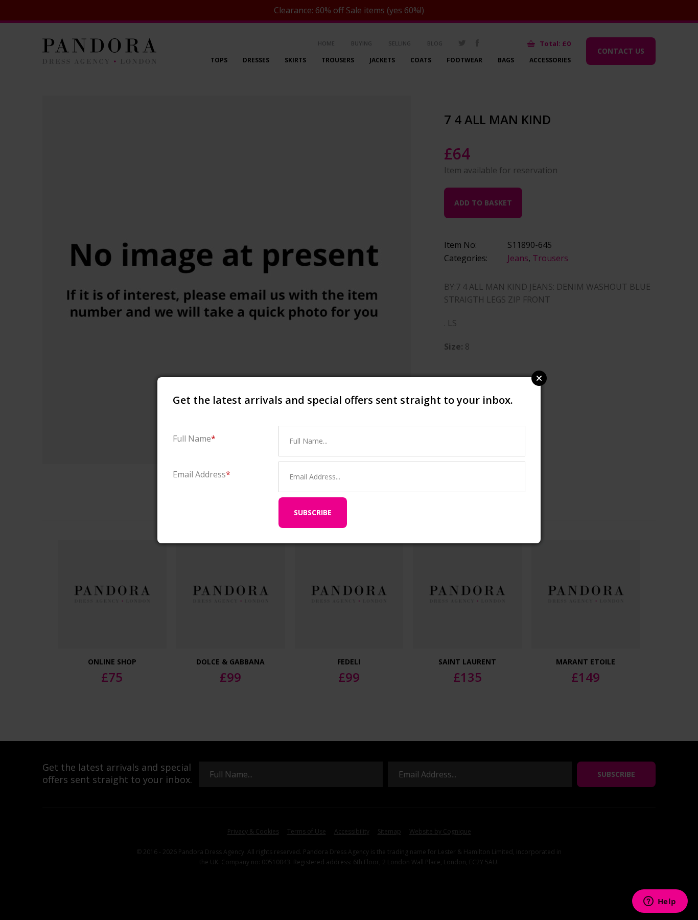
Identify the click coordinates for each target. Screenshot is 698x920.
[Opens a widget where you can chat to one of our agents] (660, 902)
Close (539, 378)
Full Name (194, 438)
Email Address (201, 474)
